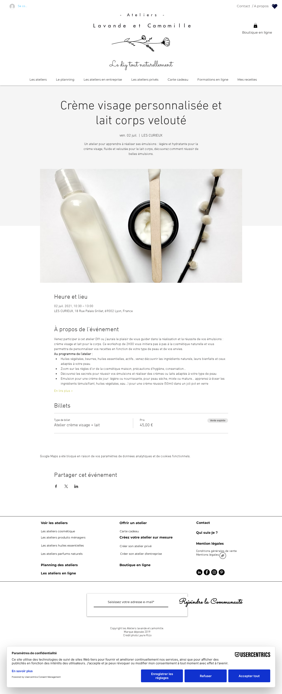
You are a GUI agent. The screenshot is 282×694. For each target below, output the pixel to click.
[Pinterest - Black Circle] (222, 572)
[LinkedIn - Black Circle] (199, 572)
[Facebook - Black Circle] (207, 572)
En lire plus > (63, 391)
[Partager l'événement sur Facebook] (56, 486)
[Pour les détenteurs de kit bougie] (274, 6)
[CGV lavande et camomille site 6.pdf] (222, 556)
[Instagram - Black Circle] (214, 572)
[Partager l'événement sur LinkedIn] (76, 486)
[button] (255, 25)
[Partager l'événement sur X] (66, 486)
